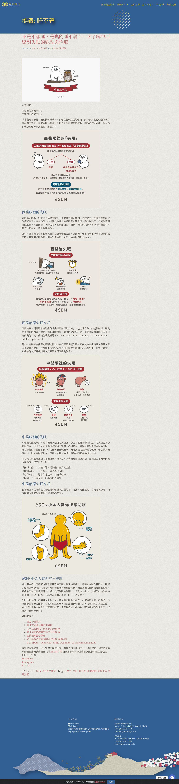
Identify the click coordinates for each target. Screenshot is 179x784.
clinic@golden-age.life (124, 743)
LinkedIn (74, 726)
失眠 (75, 671)
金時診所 (135, 4)
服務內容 (121, 4)
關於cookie (100, 781)
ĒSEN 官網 (56, 651)
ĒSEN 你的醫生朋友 (58, 48)
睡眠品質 (91, 671)
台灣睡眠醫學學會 (36, 635)
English (160, 4)
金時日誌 (146, 4)
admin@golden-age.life (125, 731)
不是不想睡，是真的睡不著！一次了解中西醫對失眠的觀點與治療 (66, 39)
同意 (111, 781)
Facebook (27, 658)
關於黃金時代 (107, 4)
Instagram (28, 662)
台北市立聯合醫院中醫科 (39, 625)
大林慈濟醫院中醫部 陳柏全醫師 (43, 628)
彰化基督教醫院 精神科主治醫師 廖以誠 (47, 639)
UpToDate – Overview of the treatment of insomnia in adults (61, 642)
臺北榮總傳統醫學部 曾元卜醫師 (43, 632)
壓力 (69, 671)
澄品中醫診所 (34, 621)
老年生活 (102, 671)
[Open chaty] (172, 777)
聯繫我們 (171, 4)
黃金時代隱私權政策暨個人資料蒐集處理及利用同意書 (88, 728)
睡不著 (82, 671)
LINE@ (26, 665)
